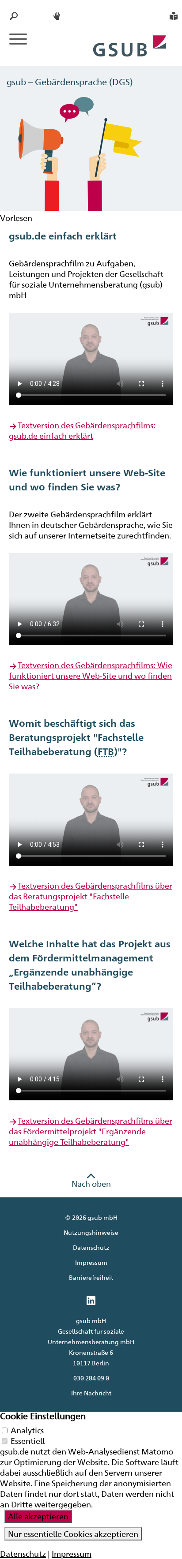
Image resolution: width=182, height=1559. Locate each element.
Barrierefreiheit (91, 1277)
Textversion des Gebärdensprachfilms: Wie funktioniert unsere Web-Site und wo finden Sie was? (90, 675)
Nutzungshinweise (91, 1232)
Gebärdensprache (57, 16)
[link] (91, 1301)
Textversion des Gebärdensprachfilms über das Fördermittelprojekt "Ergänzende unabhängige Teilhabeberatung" (90, 1131)
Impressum (91, 1262)
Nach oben (91, 1184)
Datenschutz (91, 1247)
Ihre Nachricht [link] (91, 1393)
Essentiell (28, 1441)
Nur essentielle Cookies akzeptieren (73, 1534)
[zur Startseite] (130, 36)
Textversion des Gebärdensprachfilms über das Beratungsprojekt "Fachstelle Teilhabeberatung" (90, 896)
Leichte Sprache (173, 16)
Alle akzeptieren (38, 1516)
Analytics (27, 1430)
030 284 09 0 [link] (91, 1378)
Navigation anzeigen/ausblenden (18, 38)
